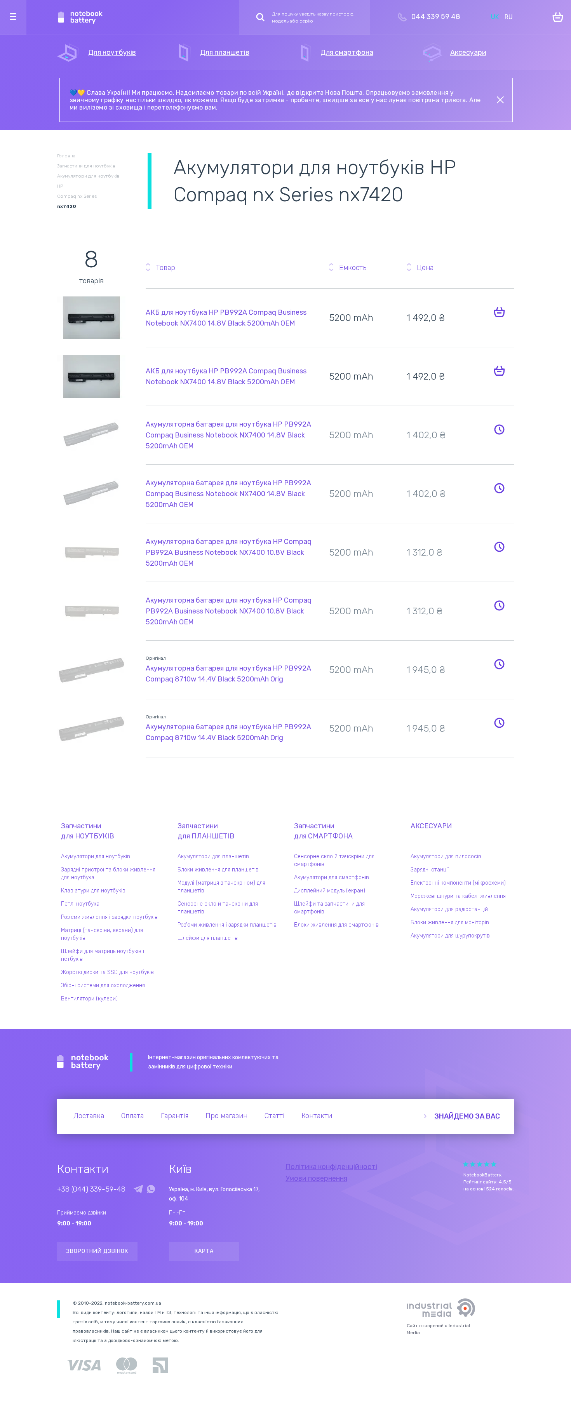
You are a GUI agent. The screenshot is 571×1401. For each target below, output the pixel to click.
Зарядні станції (430, 869)
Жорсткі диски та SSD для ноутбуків (107, 972)
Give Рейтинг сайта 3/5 (479, 1164)
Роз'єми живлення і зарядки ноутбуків (109, 917)
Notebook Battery (83, 1062)
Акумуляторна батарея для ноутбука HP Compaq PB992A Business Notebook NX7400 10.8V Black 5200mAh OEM (229, 552)
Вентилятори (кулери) (89, 998)
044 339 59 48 (435, 16)
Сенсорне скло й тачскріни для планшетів (218, 908)
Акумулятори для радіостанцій (449, 909)
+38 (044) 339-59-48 (91, 1189)
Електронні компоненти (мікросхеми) (458, 883)
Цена (425, 267)
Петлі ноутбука (80, 904)
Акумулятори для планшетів (213, 856)
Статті (274, 1116)
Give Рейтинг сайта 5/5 (493, 1164)
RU (509, 17)
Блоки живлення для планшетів (218, 869)
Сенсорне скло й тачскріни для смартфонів (334, 860)
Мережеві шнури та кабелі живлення (458, 896)
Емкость (352, 267)
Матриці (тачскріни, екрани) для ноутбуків (102, 934)
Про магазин (226, 1116)
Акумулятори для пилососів (446, 856)
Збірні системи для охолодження (103, 985)
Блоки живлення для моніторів (450, 922)
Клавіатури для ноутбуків (93, 890)
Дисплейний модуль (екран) (329, 890)
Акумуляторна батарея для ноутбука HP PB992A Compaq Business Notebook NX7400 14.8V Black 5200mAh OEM (228, 435)
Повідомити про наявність (499, 429)
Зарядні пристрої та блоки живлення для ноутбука (108, 873)
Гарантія (174, 1116)
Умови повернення (316, 1178)
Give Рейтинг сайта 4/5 (486, 1164)
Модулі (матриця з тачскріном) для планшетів (221, 887)
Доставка (88, 1116)
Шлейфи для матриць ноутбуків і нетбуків (102, 955)
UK (495, 17)
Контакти (316, 1116)
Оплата (132, 1116)
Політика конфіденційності (331, 1166)
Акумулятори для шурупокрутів (450, 935)
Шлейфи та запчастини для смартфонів (329, 908)
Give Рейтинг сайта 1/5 (465, 1164)
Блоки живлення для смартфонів (336, 925)
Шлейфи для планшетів (208, 938)
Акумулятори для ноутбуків (95, 856)
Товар (165, 267)
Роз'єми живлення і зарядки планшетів (227, 925)
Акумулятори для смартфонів (331, 877)
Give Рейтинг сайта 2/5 (472, 1164)
